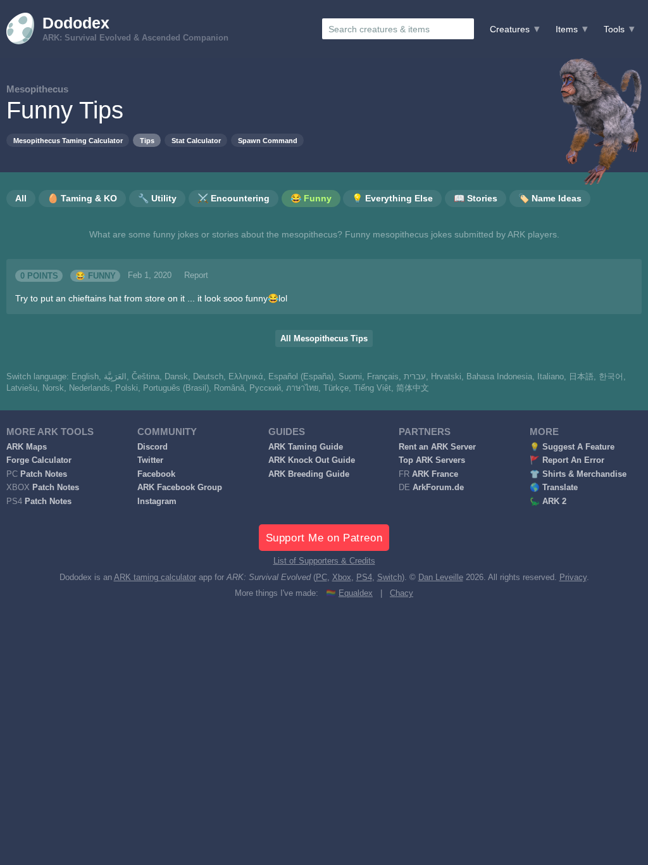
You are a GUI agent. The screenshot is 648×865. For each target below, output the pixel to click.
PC (321, 577)
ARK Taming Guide (305, 447)
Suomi (350, 376)
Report (196, 275)
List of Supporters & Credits (324, 561)
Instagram (157, 501)
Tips (147, 140)
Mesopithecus (37, 89)
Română (229, 388)
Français (383, 376)
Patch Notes (43, 474)
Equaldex (356, 593)
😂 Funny (95, 275)
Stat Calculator (196, 140)
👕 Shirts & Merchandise (578, 474)
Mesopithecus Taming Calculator (68, 140)
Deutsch (208, 376)
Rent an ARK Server (437, 447)
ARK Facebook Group (179, 487)
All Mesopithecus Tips (324, 338)
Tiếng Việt (372, 388)
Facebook (156, 474)
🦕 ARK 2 (548, 501)
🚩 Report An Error (567, 460)
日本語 (581, 376)
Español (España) (300, 376)
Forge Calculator (39, 460)
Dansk (176, 376)
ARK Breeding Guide (308, 474)
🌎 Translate (554, 487)
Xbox (341, 577)
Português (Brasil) (176, 388)
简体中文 (412, 388)
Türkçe (336, 388)
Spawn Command (267, 140)
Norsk (53, 388)
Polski (126, 388)
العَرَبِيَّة (115, 376)
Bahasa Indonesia (499, 376)
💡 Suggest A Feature (572, 447)
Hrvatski (446, 376)
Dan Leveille (440, 577)
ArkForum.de (438, 487)
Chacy (401, 593)
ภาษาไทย (302, 388)
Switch (389, 577)
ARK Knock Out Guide (311, 460)
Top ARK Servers (432, 460)
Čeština (145, 376)
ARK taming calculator (155, 577)
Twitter (150, 460)
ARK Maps (26, 447)
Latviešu (21, 388)
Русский (265, 388)
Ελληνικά (245, 376)
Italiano (550, 376)
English (85, 376)
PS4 (364, 577)
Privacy (573, 577)
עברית (415, 376)
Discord (152, 447)
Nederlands (89, 388)
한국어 (611, 376)
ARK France (435, 474)
